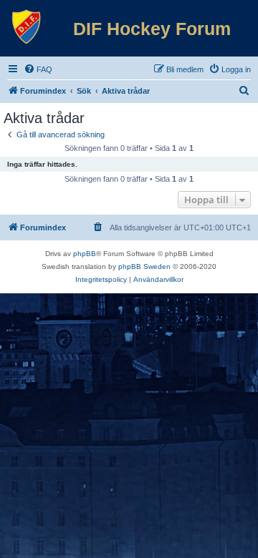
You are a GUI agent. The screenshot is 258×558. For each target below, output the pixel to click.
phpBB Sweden (144, 266)
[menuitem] (38, 69)
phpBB (84, 254)
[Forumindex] (26, 27)
